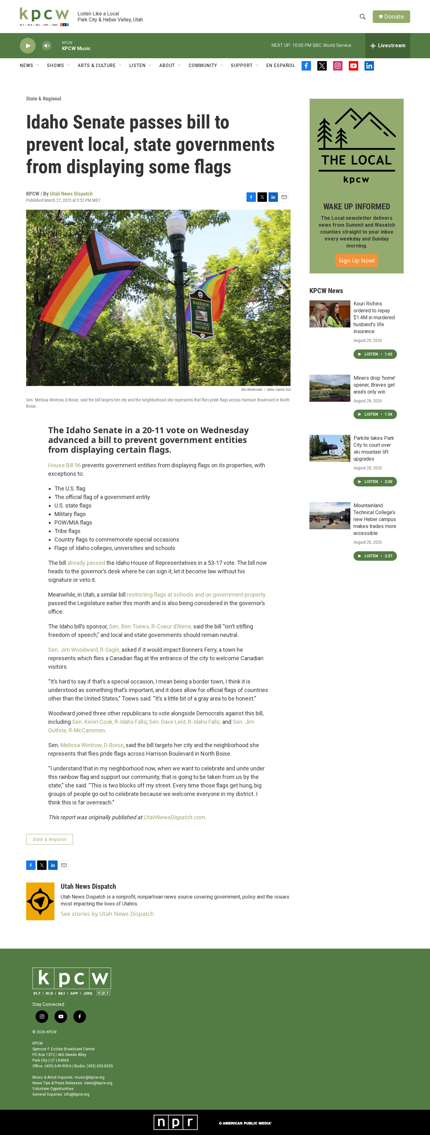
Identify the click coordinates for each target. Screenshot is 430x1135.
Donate (394, 16)
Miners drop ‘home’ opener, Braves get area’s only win (374, 385)
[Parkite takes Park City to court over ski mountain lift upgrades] (329, 448)
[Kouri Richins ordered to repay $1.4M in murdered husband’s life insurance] (329, 313)
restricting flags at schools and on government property (196, 594)
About (167, 65)
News (26, 65)
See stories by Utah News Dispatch (107, 913)
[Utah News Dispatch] (40, 901)
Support (242, 65)
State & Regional (43, 98)
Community (203, 65)
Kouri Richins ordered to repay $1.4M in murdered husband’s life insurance (374, 317)
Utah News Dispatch (71, 193)
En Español (280, 65)
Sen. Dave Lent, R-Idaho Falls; (185, 721)
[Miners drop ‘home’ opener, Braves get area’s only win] (329, 388)
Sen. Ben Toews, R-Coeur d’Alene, (150, 626)
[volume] (46, 46)
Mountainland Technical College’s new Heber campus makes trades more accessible (375, 519)
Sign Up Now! (357, 260)
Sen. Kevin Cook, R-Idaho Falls (109, 721)
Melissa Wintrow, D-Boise (91, 745)
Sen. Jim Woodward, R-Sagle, (84, 649)
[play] (28, 45)
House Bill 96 (64, 465)
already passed (86, 562)
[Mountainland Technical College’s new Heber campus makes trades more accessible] (329, 515)
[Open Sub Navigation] (38, 65)
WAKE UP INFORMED (356, 206)
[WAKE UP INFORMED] (357, 146)
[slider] (57, 45)
